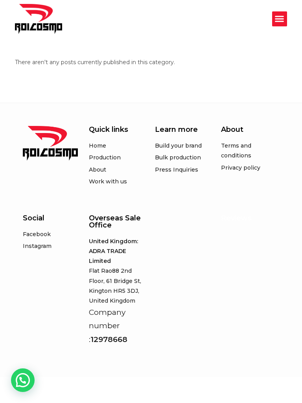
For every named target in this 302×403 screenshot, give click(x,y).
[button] (279, 18)
